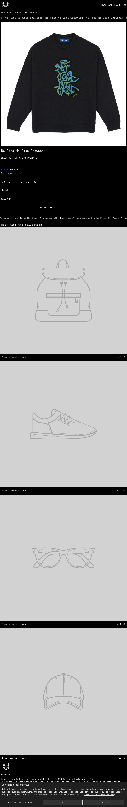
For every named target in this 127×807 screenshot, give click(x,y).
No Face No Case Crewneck (24, 13)
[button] (111, 5)
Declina (104, 802)
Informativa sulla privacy (99, 795)
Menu (103, 5)
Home (3, 13)
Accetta (62, 802)
